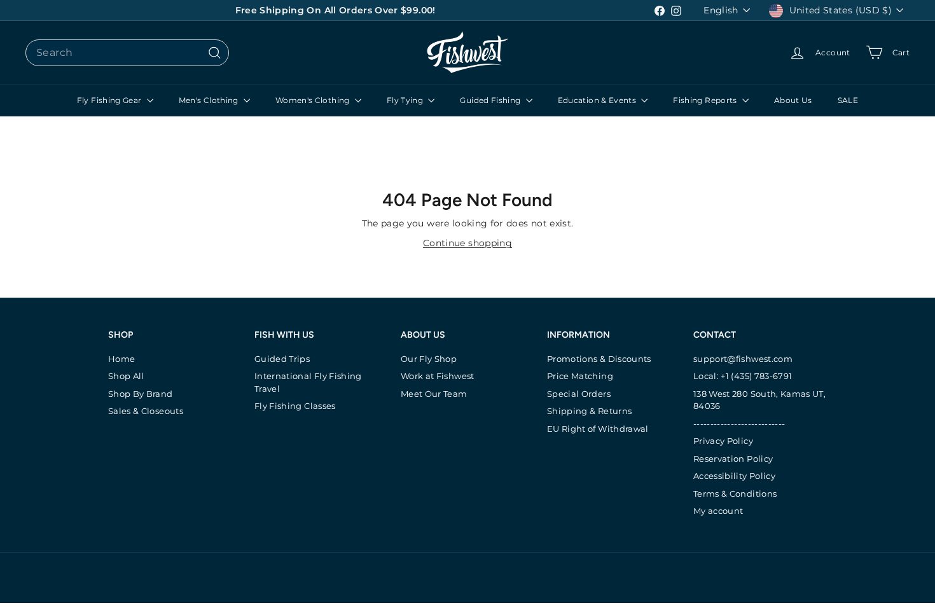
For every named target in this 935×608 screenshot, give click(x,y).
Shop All (126, 376)
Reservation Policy (733, 458)
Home (121, 359)
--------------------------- (739, 423)
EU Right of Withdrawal (598, 429)
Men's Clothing (209, 100)
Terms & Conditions (735, 493)
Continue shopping (467, 243)
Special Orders (579, 394)
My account (718, 511)
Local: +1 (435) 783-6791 (742, 376)
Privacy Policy (723, 441)
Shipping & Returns (589, 411)
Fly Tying (406, 100)
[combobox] (127, 52)
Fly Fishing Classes (295, 406)
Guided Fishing (491, 100)
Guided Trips (282, 359)
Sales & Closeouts (145, 411)
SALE (848, 100)
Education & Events (598, 100)
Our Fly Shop (429, 359)
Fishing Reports (706, 100)
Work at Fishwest (437, 376)
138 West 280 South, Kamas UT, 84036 (759, 400)
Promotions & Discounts (599, 359)
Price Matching (580, 376)
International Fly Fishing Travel (308, 382)
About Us (793, 100)
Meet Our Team (434, 394)
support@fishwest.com (743, 359)
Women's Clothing (313, 100)
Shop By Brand (140, 394)
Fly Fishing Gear (110, 100)
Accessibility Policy (734, 476)
